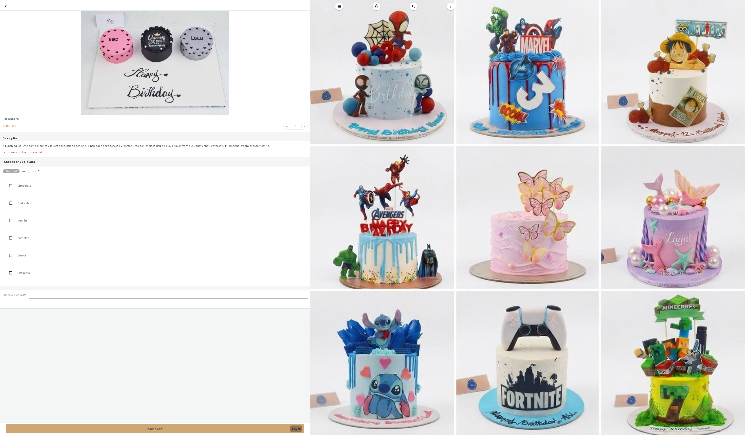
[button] (155, 162)
